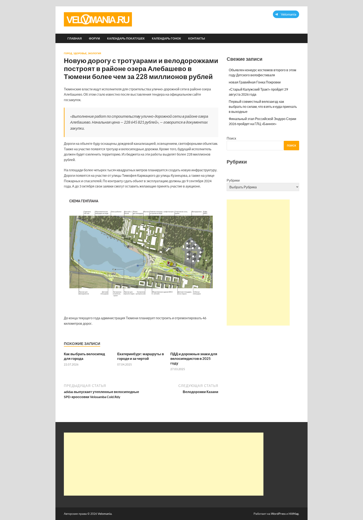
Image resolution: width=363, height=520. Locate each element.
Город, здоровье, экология (82, 53)
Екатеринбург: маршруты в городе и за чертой (140, 356)
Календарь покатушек (126, 38)
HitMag (294, 513)
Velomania (105, 513)
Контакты (196, 38)
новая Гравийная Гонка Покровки (255, 82)
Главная (74, 38)
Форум (94, 38)
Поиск (231, 138)
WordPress (278, 513)
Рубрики (233, 180)
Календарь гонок (166, 38)
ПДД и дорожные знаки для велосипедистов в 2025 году (193, 358)
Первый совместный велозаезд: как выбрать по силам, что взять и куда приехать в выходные (263, 106)
